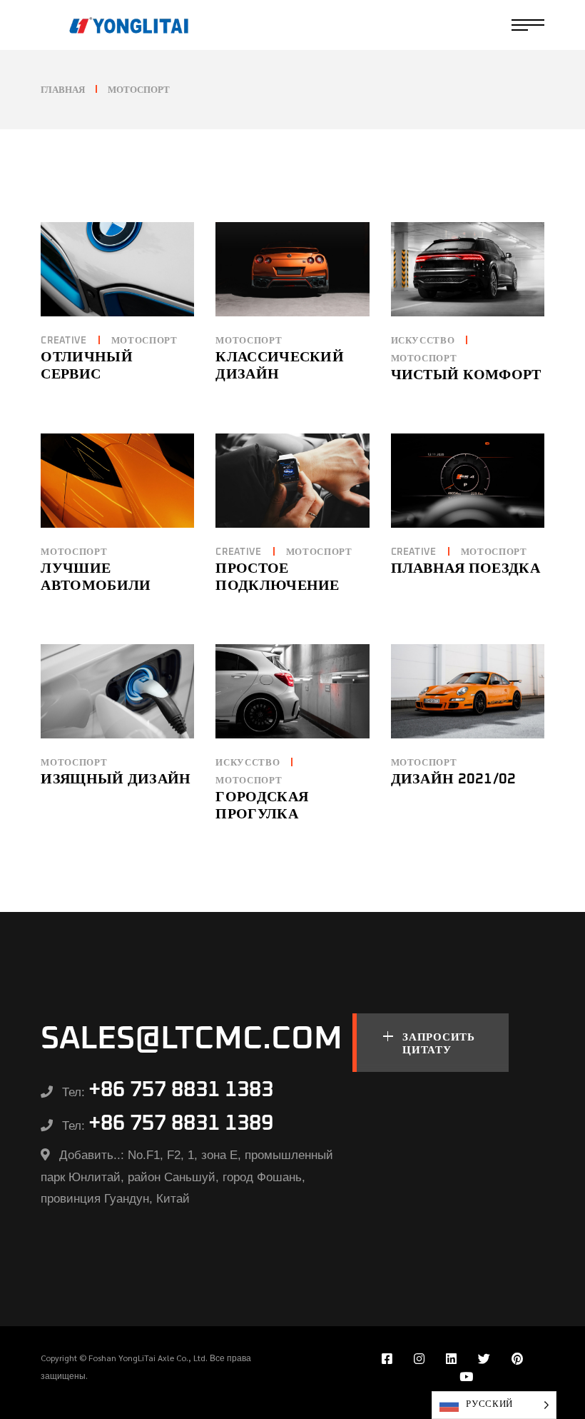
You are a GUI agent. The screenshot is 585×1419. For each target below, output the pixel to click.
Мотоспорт (144, 341)
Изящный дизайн (115, 779)
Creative (63, 341)
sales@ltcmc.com (191, 1039)
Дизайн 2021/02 (454, 779)
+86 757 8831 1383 (180, 1089)
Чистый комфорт (466, 375)
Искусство (423, 341)
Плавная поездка (466, 568)
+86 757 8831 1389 (180, 1123)
